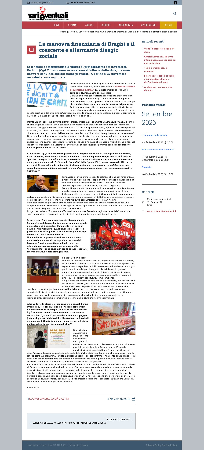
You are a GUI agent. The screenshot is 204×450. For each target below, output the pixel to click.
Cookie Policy (169, 445)
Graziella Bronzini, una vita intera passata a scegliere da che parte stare (159, 59)
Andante (146, 167)
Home (74, 31)
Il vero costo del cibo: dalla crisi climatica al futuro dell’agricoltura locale (159, 78)
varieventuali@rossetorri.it (42, 2)
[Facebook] (175, 2)
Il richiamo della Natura (154, 135)
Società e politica (60, 398)
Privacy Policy (153, 445)
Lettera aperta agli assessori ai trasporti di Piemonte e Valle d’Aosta (69, 423)
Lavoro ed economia (89, 31)
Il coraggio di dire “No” (118, 419)
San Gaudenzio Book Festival (158, 149)
